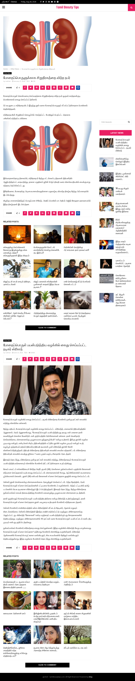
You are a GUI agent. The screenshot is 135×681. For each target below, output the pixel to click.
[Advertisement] (115, 61)
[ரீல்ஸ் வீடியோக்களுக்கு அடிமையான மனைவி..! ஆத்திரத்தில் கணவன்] (106, 223)
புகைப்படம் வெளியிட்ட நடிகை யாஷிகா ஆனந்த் (123, 263)
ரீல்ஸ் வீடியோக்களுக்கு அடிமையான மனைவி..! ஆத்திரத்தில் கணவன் (123, 226)
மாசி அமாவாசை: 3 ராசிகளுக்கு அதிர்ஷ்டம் (77, 583)
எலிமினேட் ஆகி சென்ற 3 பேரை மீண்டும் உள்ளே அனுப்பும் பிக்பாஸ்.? (16, 315)
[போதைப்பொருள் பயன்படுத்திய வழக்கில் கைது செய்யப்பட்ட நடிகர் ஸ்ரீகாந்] (106, 143)
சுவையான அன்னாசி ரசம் (14, 613)
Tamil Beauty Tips (67, 7)
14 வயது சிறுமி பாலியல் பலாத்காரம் (122, 191)
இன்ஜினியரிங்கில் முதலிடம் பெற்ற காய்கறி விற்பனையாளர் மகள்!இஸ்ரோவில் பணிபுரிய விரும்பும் (46, 617)
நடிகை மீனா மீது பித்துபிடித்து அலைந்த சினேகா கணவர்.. (46, 649)
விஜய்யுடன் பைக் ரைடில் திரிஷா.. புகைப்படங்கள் (17, 283)
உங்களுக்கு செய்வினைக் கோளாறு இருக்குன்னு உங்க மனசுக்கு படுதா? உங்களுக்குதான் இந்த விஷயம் (16, 251)
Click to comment (47, 327)
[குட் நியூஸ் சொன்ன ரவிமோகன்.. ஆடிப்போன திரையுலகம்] (106, 297)
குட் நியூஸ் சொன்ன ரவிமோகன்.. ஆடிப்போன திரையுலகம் (121, 300)
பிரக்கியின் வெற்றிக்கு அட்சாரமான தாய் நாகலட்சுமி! (76, 248)
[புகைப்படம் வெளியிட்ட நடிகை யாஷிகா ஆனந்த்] (106, 264)
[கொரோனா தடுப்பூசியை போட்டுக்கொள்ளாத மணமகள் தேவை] (106, 278)
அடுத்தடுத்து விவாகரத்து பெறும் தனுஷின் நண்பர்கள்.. (46, 314)
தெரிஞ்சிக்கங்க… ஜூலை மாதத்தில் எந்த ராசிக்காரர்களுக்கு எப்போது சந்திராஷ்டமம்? (15, 651)
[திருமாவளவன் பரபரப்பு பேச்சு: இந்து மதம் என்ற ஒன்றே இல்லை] (106, 206)
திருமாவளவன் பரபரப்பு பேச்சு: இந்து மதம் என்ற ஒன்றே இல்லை (123, 207)
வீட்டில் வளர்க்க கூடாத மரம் (75, 647)
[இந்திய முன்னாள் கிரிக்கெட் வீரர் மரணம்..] (106, 177)
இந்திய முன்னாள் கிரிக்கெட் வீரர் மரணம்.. (123, 176)
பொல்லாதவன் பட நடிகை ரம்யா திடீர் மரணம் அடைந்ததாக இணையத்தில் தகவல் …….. (16, 584)
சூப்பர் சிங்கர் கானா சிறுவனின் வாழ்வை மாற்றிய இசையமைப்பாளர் (77, 616)
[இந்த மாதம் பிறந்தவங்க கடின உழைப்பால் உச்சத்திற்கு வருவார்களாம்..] (106, 244)
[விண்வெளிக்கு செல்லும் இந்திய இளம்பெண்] (106, 162)
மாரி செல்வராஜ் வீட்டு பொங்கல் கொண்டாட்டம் (77, 283)
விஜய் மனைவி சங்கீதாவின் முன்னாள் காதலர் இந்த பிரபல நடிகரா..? (46, 284)
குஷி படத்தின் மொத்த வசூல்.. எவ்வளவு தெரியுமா (46, 583)
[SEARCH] (129, 122)
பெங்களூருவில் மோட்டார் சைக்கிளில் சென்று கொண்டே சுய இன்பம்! (47, 249)
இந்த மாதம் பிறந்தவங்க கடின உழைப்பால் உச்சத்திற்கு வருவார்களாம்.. (123, 247)
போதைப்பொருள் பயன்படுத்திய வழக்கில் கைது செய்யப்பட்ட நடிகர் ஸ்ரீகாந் (123, 145)
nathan (8, 81)
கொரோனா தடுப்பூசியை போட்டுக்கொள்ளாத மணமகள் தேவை (123, 281)
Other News (7, 73)
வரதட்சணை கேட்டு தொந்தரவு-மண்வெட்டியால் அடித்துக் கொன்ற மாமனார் (77, 315)
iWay (90, 677)
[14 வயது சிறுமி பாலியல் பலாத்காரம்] (106, 191)
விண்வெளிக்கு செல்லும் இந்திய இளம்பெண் (123, 161)
